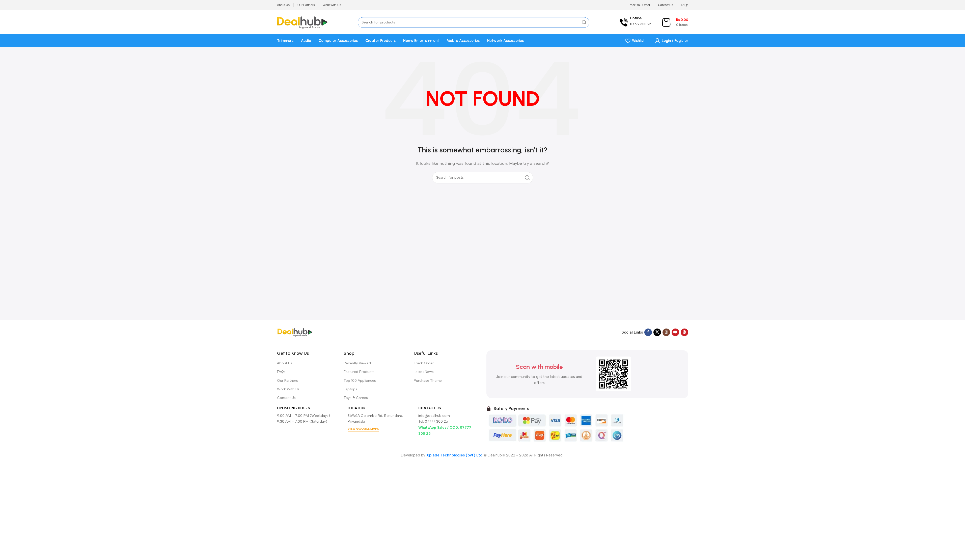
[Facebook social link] (648, 332)
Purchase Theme (428, 380)
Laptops (350, 389)
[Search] (584, 22)
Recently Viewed (357, 363)
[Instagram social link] (666, 332)
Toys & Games (356, 398)
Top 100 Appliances (360, 380)
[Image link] (294, 332)
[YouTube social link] (675, 332)
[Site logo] (302, 22)
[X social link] (657, 332)
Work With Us (288, 389)
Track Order (424, 363)
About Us (284, 363)
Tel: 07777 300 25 (433, 421)
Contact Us (286, 398)
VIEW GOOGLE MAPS (363, 428)
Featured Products (359, 372)
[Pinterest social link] (684, 332)
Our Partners (287, 380)
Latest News (424, 372)
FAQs (281, 372)
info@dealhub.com (434, 416)
